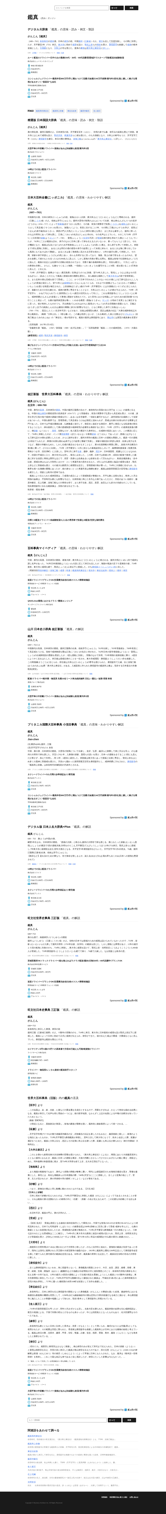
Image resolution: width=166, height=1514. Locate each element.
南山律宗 (42, 413)
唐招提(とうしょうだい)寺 (104, 567)
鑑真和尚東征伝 (42, 111)
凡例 (62, 53)
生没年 (86, 238)
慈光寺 (92, 570)
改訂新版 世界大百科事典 (45, 394)
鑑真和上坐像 (58, 111)
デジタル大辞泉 (38, 29)
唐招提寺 (43, 139)
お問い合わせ (134, 1497)
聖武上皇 (89, 45)
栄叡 (43, 238)
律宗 (66, 41)
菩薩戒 (60, 224)
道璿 (94, 434)
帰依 (99, 45)
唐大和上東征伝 (104, 139)
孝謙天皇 (68, 135)
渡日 (101, 41)
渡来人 (112, 570)
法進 (79, 451)
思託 (98, 451)
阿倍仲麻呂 (43, 570)
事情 (83, 48)
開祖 (58, 410)
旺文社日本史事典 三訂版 (44, 1009)
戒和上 (124, 224)
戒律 (129, 45)
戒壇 (74, 45)
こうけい (114, 224)
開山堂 (110, 317)
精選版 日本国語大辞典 (42, 120)
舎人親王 (97, 111)
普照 (54, 431)
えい (52, 238)
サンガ (105, 300)
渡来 (52, 41)
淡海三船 (77, 139)
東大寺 (61, 45)
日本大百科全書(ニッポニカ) (46, 197)
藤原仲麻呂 (84, 111)
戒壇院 (67, 283)
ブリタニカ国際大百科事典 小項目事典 (52, 724)
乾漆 (68, 570)
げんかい (129, 314)
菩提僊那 (65, 434)
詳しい (106, 48)
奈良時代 (44, 41)
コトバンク (39, 8)
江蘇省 (88, 41)
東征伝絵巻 (71, 111)
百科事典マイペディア (42, 548)
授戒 (99, 238)
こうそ (37, 221)
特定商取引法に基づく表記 (118, 1497)
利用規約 (104, 1497)
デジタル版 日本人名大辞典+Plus (49, 826)
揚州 (80, 41)
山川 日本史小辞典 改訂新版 (45, 629)
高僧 (42, 410)
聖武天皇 (58, 135)
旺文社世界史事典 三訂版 (44, 918)
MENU (30, 2)
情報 (58, 53)
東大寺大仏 (113, 276)
